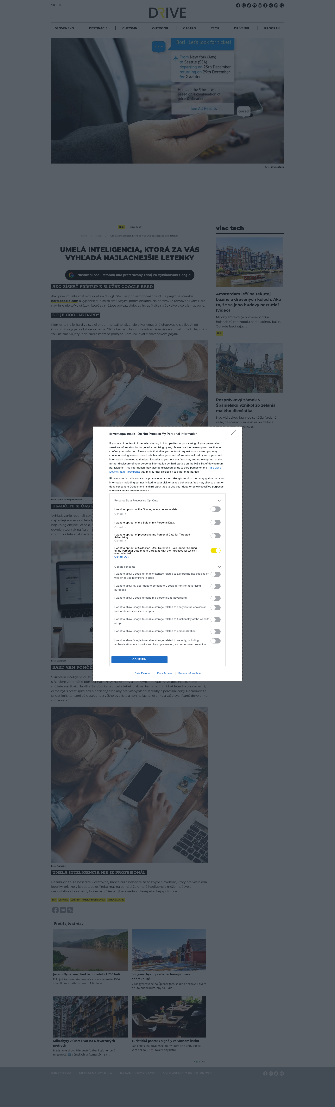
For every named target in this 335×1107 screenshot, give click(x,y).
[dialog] (167, 554)
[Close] (234, 434)
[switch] (216, 509)
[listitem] (167, 501)
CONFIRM (139, 659)
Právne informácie (189, 673)
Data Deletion (143, 673)
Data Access (164, 673)
